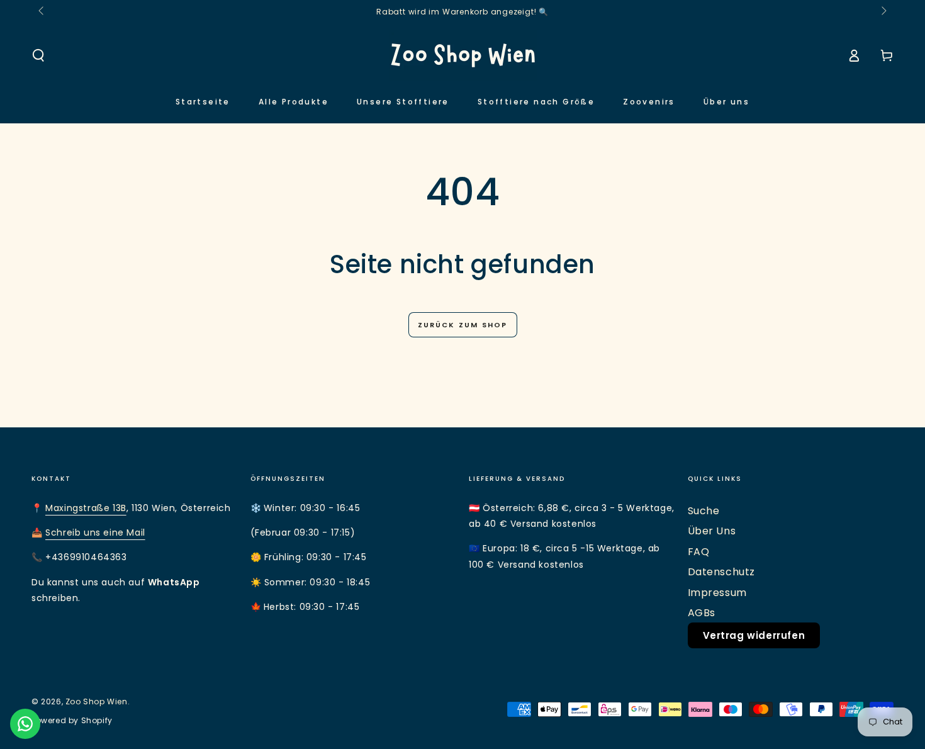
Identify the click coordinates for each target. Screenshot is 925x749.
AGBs (701, 612)
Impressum (717, 592)
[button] (38, 55)
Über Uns (712, 531)
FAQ (699, 551)
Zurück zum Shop (463, 325)
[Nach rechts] (883, 11)
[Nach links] (42, 11)
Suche (704, 511)
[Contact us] (25, 724)
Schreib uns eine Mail (95, 532)
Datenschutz (722, 572)
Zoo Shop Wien (96, 701)
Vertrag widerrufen (754, 635)
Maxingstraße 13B (85, 508)
